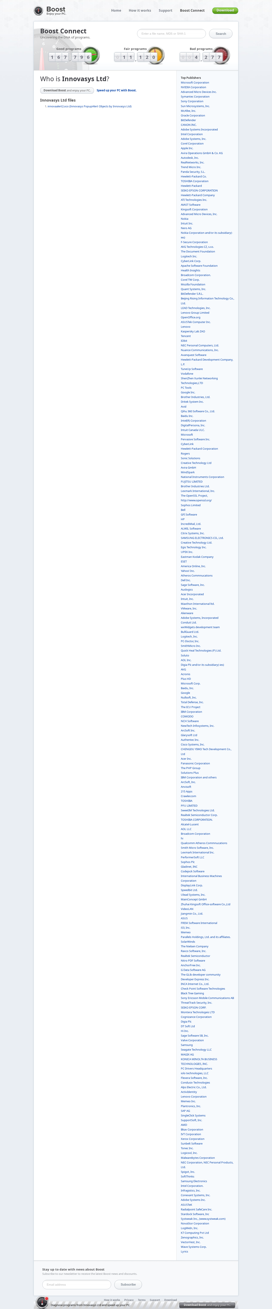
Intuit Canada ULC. (193, 430)
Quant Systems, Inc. (193, 289)
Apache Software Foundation (199, 266)
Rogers (185, 453)
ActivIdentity (189, 1092)
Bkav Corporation (192, 1129)
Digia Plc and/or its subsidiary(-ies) (202, 665)
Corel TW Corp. (190, 280)
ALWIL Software (191, 528)
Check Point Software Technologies (203, 988)
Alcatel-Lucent (190, 824)
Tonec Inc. (187, 1148)
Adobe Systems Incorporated (199, 129)
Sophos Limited (191, 505)
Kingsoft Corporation (194, 209)
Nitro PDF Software (193, 960)
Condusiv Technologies (195, 1082)
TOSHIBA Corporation (194, 181)
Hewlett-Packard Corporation (199, 448)
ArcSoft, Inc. (188, 782)
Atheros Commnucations (196, 575)
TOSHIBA (186, 801)
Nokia (184, 219)
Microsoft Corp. (190, 683)
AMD (184, 1125)
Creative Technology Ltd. (196, 542)
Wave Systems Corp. (194, 1247)
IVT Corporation (191, 1134)
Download (225, 10)
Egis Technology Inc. (193, 547)
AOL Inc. (186, 660)
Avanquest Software (193, 355)
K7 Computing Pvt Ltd (195, 1233)
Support (165, 10)
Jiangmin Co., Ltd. (192, 913)
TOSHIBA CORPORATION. (197, 820)
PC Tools (186, 388)
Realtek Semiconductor (195, 956)
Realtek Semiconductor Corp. (199, 815)
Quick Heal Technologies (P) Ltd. (201, 650)
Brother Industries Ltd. (195, 486)
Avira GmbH (188, 467)
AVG (183, 669)
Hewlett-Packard (191, 186)
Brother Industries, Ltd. (195, 397)
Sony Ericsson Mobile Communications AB (207, 998)
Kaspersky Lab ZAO (193, 331)
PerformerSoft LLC (192, 857)
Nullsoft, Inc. (189, 697)
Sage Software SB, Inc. (194, 1035)
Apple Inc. (187, 148)
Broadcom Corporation (195, 834)
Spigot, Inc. (188, 1172)
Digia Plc (186, 1021)
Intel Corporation (192, 134)
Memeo (186, 932)
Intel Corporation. (192, 1186)
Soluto (185, 655)
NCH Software (190, 721)
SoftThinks (187, 1176)
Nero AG (186, 228)
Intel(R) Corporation (193, 420)
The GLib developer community (201, 974)
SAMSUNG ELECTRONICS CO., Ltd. (202, 538)
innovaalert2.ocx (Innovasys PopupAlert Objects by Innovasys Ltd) (90, 106)
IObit (184, 341)
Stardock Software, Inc (195, 1214)
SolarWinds (188, 942)
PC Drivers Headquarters (196, 1068)
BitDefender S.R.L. (192, 294)
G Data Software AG (193, 970)
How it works (140, 10)
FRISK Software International (199, 923)
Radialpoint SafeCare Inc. (196, 1209)
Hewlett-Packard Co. (194, 176)
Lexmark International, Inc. (198, 491)
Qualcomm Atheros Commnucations (204, 843)
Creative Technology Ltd (196, 463)
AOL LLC (186, 829)
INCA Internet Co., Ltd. (195, 984)
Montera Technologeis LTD (198, 1012)
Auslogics (187, 589)
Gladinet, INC (189, 866)
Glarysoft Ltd (189, 735)
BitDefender (188, 120)
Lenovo (185, 327)
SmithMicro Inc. (191, 646)
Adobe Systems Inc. (193, 1200)
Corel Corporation (192, 143)
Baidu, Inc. (187, 688)
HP (183, 519)
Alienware (187, 613)
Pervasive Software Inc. (195, 439)
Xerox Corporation (192, 1139)
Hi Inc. (185, 1031)
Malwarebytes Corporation (198, 1158)
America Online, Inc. (193, 566)
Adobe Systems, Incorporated (199, 618)
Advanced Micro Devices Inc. (199, 92)
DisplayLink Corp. (192, 885)
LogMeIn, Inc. (189, 1228)
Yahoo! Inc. (188, 571)
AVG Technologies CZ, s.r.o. (197, 247)
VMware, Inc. (189, 608)
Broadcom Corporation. (196, 275)
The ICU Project (190, 707)
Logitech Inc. (189, 256)
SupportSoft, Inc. (191, 1120)
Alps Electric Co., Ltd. (194, 1087)
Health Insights (190, 270)
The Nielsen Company (194, 946)
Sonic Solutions (190, 458)
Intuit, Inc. (187, 599)
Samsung (187, 1045)
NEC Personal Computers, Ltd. (200, 345)
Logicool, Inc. (189, 1153)
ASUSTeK (186, 1205)
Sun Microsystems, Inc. (195, 106)
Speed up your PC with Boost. (117, 90)
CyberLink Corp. (191, 261)
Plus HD (186, 679)
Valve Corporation (192, 1040)
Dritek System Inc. (192, 402)
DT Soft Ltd (188, 1026)
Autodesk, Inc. (190, 158)
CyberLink (187, 444)
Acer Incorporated (192, 594)
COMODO (187, 716)
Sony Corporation (192, 101)
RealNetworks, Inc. (192, 162)
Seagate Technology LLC (196, 1049)
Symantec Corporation (195, 96)
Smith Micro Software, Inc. (197, 848)
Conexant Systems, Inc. (195, 1195)
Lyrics (184, 1251)
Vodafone (187, 373)
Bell (183, 510)
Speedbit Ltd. (189, 890)
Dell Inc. (186, 580)
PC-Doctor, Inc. (190, 641)
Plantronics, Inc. (191, 1106)
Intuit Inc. (187, 223)
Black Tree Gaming (192, 993)
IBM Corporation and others (199, 777)
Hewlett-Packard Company (198, 195)
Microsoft (187, 434)
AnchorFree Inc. (191, 965)
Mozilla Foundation (193, 284)
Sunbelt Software (192, 1143)
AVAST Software (190, 205)
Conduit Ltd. (189, 622)
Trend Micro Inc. (191, 167)
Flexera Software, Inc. (194, 1078)
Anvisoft (186, 787)
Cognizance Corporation (196, 1017)
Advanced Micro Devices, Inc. (199, 214)
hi (182, 838)
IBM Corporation (191, 712)
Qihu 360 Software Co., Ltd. (198, 411)
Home (116, 10)
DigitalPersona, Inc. (193, 425)
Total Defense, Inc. (192, 702)
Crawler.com (188, 796)
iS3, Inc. (185, 927)
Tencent (186, 336)
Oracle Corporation (193, 115)
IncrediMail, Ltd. (191, 524)
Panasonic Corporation (195, 763)
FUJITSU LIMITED (192, 481)
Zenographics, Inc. (192, 1237)
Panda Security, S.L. (193, 172)
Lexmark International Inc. (197, 852)
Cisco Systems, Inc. (192, 744)
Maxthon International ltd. (197, 604)
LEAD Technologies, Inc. (195, 308)
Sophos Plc (188, 862)
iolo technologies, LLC (194, 1073)
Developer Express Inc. (195, 979)
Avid (183, 406)
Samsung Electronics (194, 1181)
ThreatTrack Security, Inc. (196, 1002)
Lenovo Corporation (194, 1096)
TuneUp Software (192, 369)
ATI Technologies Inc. (194, 200)
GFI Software (189, 514)
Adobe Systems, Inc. (193, 139)
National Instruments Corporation (202, 477)
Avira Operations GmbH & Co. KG (202, 153)
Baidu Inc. (187, 416)
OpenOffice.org (190, 317)
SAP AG (185, 1111)
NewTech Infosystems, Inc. (197, 726)
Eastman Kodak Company (197, 557)
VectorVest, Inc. (190, 1242)
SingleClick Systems (193, 1115)
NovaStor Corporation (195, 1223)
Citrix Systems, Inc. (192, 533)
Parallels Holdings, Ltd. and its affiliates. (206, 937)
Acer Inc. (186, 759)
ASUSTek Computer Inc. (196, 322)
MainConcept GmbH (194, 899)
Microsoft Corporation (195, 82)
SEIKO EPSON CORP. (193, 1007)
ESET (184, 561)
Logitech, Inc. (189, 636)
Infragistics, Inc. (190, 1190)
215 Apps (186, 791)
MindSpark (188, 472)
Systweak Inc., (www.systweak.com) (203, 1219)
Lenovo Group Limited (195, 312)
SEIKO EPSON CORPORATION (199, 190)
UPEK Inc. (187, 552)
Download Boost (67, 90)
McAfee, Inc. (188, 111)
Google (185, 693)
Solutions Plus (190, 773)
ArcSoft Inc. (188, 730)
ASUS (184, 918)
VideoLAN (187, 909)
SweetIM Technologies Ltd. (198, 810)
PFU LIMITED (189, 806)
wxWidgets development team (200, 627)
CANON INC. (189, 125)
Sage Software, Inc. (193, 585)
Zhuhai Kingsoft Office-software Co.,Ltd (205, 904)
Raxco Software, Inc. (193, 951)
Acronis (185, 674)
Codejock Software (192, 871)
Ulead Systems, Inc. (193, 895)
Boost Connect (192, 10)
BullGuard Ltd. (190, 632)
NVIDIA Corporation (193, 87)
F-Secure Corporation (194, 242)
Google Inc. (188, 392)
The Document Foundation (198, 251)
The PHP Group (190, 768)
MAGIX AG (187, 1054)
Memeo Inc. (188, 1101)
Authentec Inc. (190, 740)
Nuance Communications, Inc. (200, 350)
